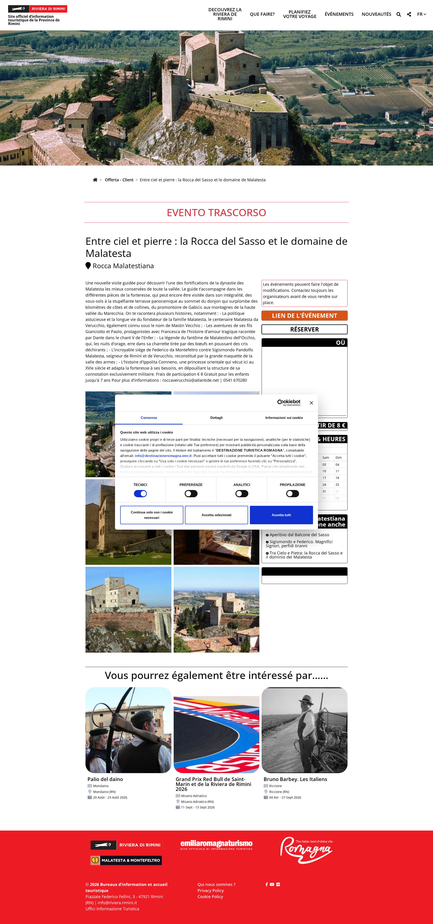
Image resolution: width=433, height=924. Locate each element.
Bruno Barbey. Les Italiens (295, 778)
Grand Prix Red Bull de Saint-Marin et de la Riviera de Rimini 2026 (213, 783)
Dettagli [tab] (216, 417)
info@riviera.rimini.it (117, 902)
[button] (398, 15)
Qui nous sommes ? (216, 884)
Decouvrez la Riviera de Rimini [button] (225, 14)
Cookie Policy (210, 896)
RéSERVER (304, 329)
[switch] (191, 493)
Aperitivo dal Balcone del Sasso (299, 535)
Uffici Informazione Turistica (112, 908)
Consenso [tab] (149, 417)
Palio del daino (105, 778)
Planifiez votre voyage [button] (299, 14)
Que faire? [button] (262, 14)
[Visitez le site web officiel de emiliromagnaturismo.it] (216, 845)
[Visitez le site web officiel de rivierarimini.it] (126, 842)
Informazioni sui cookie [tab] (284, 417)
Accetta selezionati (216, 515)
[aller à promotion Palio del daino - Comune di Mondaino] (128, 730)
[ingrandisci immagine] (128, 610)
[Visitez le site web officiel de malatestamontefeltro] (126, 863)
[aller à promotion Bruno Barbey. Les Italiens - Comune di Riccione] (305, 730)
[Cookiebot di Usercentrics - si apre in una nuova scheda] (280, 403)
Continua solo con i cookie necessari (152, 515)
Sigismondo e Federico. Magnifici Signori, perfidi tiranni (299, 544)
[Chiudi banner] (311, 402)
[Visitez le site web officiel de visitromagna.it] (306, 851)
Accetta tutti (281, 515)
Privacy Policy (211, 890)
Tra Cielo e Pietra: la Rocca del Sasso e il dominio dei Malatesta (304, 555)
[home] (95, 179)
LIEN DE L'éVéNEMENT (304, 315)
